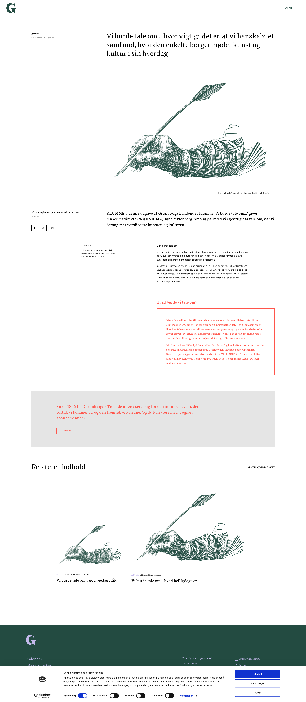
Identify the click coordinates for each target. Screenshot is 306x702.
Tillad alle (257, 674)
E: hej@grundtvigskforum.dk (197, 658)
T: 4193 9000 (189, 664)
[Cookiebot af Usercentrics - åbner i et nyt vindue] (42, 695)
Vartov (242, 665)
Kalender (34, 659)
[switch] (114, 695)
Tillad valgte (257, 683)
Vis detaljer (186, 695)
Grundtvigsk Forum (249, 659)
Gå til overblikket (261, 467)
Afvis (258, 692)
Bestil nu (67, 430)
